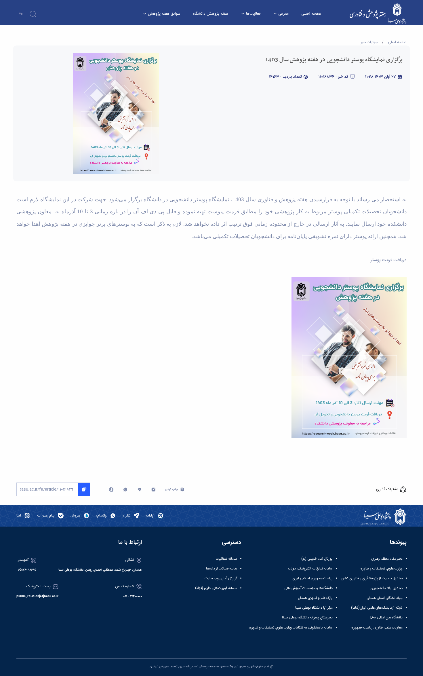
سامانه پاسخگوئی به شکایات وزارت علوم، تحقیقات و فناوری (291, 628)
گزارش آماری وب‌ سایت (221, 578)
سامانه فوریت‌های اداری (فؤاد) (216, 588)
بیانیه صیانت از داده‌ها (221, 568)
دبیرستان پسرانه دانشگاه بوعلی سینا (307, 617)
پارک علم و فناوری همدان (315, 598)
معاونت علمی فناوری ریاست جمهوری (377, 628)
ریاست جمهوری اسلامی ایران (312, 578)
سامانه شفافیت (226, 559)
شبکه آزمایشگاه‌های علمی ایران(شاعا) (377, 608)
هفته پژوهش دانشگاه (210, 14)
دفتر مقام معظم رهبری (387, 559)
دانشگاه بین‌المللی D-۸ (386, 617)
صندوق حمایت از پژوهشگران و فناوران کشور (372, 578)
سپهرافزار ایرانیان (159, 666)
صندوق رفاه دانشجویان (386, 588)
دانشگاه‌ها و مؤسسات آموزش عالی (308, 588)
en (20, 13)
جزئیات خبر (369, 42)
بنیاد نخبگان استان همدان (385, 598)
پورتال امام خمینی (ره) (317, 559)
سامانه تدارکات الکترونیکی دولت (310, 568)
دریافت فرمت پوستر (388, 260)
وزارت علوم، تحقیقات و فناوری (381, 568)
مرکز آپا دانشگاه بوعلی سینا (314, 608)
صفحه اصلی (311, 14)
